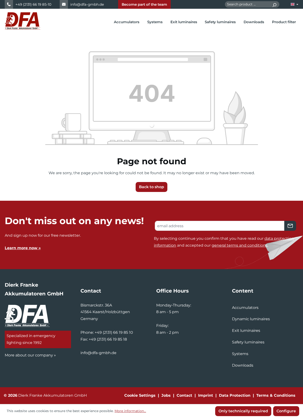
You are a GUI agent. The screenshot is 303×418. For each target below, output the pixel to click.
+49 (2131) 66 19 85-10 (33, 4)
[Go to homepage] (22, 21)
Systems (240, 353)
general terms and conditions (239, 245)
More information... (130, 411)
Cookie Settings (140, 395)
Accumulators (245, 307)
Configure (286, 411)
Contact (184, 395)
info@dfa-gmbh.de (87, 4)
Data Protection (234, 395)
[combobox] (247, 4)
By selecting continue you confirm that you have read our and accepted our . (224, 242)
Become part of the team (144, 4)
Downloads (242, 365)
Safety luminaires (248, 342)
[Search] (274, 4)
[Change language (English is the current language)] (294, 4)
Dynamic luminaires (251, 319)
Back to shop (151, 187)
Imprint (205, 395)
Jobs (166, 395)
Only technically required (243, 411)
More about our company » (30, 355)
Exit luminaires (246, 330)
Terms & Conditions (275, 395)
